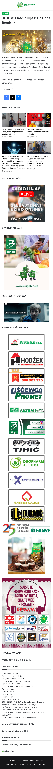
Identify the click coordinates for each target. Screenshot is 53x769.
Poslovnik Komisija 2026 (11, 699)
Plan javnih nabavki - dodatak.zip (14, 679)
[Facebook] (6, 97)
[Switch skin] (50, 6)
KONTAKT (21, 765)
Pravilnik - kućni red (9, 694)
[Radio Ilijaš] (26, 5)
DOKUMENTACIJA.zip (10, 673)
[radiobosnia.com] (9, 751)
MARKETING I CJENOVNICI (37, 765)
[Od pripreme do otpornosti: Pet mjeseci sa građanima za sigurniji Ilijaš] (14, 120)
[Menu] (3, 6)
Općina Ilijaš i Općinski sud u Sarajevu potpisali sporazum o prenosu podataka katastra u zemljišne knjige (38, 161)
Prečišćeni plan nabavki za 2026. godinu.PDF (19, 717)
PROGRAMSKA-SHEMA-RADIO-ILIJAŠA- (17, 660)
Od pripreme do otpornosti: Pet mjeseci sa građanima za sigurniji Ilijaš (13, 131)
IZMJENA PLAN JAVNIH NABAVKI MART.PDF (19, 710)
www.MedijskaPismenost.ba (20, 745)
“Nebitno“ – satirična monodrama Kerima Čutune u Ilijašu (39, 131)
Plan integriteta (8, 689)
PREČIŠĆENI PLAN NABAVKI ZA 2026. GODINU (19, 707)
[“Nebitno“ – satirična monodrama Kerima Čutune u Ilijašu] (39, 120)
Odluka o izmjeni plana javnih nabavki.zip (17, 681)
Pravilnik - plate (8, 692)
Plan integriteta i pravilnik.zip (13, 676)
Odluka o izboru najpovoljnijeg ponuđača (17, 686)
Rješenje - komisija (9, 697)
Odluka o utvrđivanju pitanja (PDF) (15, 731)
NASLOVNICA (11, 765)
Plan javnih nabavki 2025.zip (12, 684)
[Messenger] (18, 97)
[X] (12, 97)
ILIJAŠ (5, 13)
